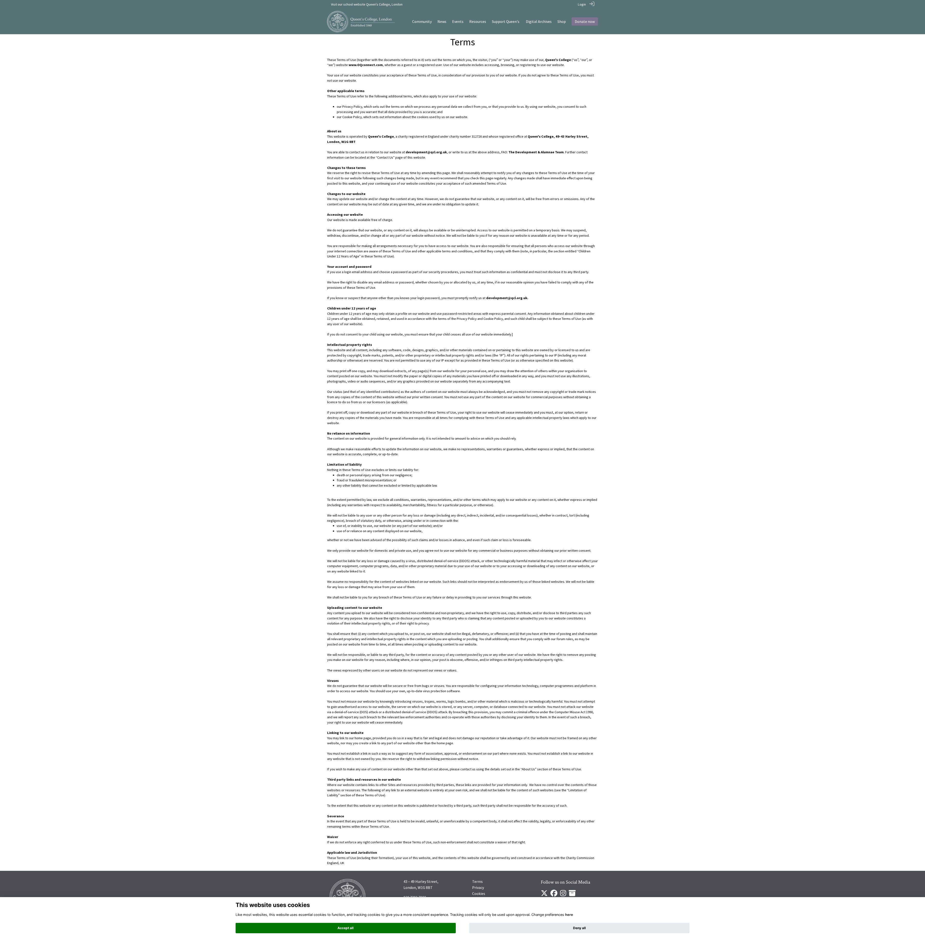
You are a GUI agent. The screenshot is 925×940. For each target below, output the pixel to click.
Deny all (579, 928)
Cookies (478, 893)
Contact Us (385, 157)
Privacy (478, 887)
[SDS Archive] (572, 895)
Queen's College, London (384, 4)
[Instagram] (563, 895)
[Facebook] (553, 895)
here (569, 915)
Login (582, 4)
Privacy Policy (352, 106)
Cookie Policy (352, 117)
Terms (477, 881)
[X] (544, 895)
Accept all (345, 928)
